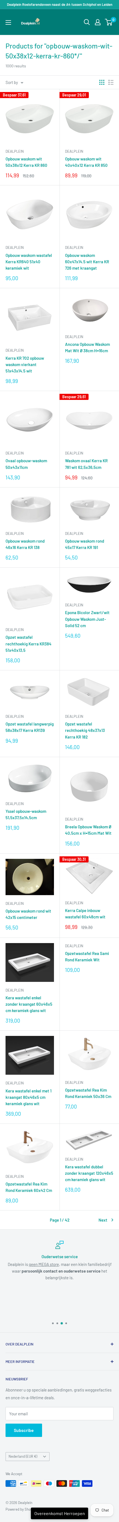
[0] (108, 22)
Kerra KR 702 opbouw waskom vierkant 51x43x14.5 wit (25, 365)
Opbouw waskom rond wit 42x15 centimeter (28, 914)
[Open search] (87, 22)
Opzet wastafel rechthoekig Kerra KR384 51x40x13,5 (28, 644)
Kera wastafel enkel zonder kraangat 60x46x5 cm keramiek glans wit (29, 1004)
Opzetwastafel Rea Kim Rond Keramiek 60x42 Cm (29, 1187)
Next (103, 1219)
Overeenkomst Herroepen (59, 1513)
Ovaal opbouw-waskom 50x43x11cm (26, 463)
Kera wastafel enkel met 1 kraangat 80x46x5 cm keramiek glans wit (28, 1097)
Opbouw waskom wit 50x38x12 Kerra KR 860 (26, 162)
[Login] (97, 22)
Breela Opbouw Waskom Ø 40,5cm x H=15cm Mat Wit (88, 830)
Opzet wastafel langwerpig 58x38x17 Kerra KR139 (30, 727)
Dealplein (15, 151)
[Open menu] (8, 22)
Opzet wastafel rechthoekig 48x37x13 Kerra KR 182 (85, 730)
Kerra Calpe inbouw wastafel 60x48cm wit (85, 913)
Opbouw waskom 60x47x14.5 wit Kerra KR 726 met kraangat (87, 262)
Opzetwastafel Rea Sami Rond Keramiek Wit (87, 956)
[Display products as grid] (101, 82)
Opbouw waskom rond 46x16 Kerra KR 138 (25, 544)
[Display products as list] (110, 82)
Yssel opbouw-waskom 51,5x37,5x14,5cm (26, 814)
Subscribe (24, 1430)
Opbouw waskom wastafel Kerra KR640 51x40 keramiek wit (29, 262)
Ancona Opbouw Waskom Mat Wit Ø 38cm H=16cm (87, 347)
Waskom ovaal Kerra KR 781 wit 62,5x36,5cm (86, 463)
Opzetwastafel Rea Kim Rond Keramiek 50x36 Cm (88, 1093)
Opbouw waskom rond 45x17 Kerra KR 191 (84, 544)
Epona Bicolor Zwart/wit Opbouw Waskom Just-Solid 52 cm (87, 619)
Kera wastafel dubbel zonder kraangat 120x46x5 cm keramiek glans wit (89, 1173)
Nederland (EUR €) (23, 1456)
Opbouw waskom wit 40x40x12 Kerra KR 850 (86, 162)
